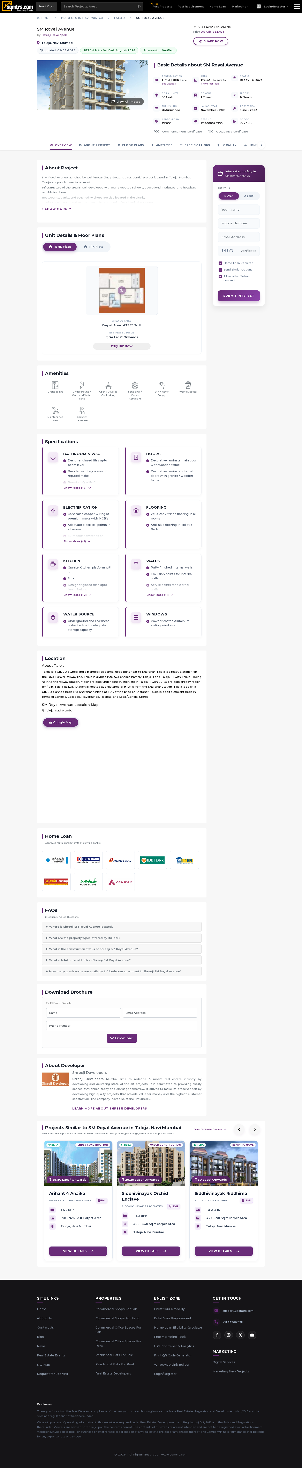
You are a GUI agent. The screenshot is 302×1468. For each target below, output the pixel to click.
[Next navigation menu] (261, 145)
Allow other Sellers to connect (239, 278)
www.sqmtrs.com (174, 1454)
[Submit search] (139, 6)
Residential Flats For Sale (114, 1355)
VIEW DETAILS (75, 1251)
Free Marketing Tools (170, 1337)
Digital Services (224, 1362)
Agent (249, 195)
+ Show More (54, 209)
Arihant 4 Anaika (67, 1193)
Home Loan (218, 6)
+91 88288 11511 (232, 1322)
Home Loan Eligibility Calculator (178, 1327)
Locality (228, 145)
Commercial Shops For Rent (117, 1318)
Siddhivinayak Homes (211, 1200)
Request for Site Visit (52, 1374)
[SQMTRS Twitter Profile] (240, 1335)
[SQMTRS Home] (18, 6)
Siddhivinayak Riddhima (221, 1193)
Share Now (213, 41)
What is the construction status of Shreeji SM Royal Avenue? (93, 949)
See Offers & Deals (213, 31)
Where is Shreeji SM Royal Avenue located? (81, 926)
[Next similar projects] (254, 1129)
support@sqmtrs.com (238, 1310)
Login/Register (165, 1374)
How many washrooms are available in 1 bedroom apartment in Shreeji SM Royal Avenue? (115, 971)
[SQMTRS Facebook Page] (217, 1335)
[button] (272, 6)
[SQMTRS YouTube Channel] (252, 1335)
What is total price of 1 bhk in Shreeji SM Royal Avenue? (90, 960)
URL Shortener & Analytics (174, 1346)
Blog (40, 1337)
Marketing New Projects (231, 1371)
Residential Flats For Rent (115, 1364)
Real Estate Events (51, 1355)
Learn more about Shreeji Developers (109, 1108)
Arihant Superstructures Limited (71, 1200)
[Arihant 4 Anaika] (78, 1163)
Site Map (43, 1364)
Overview (63, 145)
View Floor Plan (210, 83)
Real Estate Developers (113, 1373)
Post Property (162, 5)
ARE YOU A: (224, 188)
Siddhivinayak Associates (142, 1206)
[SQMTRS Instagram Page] (228, 1335)
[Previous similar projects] (239, 1129)
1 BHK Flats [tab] (61, 247)
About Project (96, 145)
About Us (44, 1318)
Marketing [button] (239, 6)
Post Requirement (191, 6)
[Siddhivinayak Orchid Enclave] (151, 1163)
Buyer (228, 195)
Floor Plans (132, 145)
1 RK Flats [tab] (95, 247)
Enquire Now (122, 346)
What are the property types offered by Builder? (84, 937)
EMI (102, 1200)
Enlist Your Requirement (172, 1318)
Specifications (197, 145)
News (41, 1346)
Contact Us (45, 1327)
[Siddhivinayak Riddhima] (224, 1163)
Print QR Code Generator (173, 1355)
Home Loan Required (238, 263)
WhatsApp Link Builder (171, 1364)
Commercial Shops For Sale (117, 1309)
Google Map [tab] (62, 722)
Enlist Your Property (169, 1309)
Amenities (164, 145)
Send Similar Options (238, 269)
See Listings (169, 83)
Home (42, 1309)
